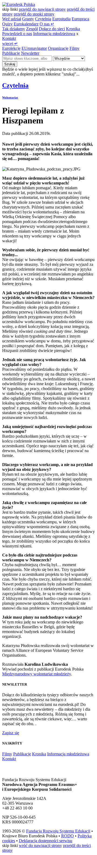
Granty (28, 19)
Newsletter (30, 53)
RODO (67, 836)
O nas (47, 24)
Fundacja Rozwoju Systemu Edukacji (58, 831)
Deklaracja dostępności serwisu (45, 840)
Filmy (74, 48)
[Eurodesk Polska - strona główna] (18, 4)
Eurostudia (61, 19)
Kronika (73, 29)
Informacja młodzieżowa (54, 33)
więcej (10, 43)
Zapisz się (10, 733)
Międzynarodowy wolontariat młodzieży (36, 674)
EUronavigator (34, 48)
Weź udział (11, 19)
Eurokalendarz (26, 24)
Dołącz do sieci (52, 29)
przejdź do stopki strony (34, 14)
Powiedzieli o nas (17, 33)
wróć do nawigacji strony (40, 845)
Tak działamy (13, 29)
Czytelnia (43, 19)
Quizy (7, 24)
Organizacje (58, 48)
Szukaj (9, 64)
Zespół (32, 29)
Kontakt (9, 38)
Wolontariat (10, 97)
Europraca (80, 19)
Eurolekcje (11, 48)
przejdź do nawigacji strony (42, 9)
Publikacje (11, 53)
